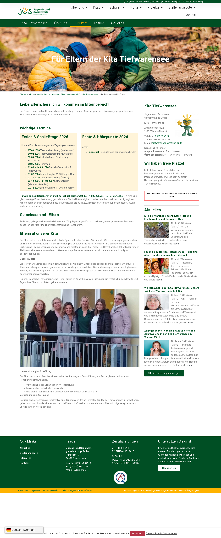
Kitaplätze (25, 458)
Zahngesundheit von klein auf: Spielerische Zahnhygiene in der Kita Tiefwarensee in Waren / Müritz (169, 334)
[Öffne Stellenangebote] (194, 7)
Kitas (32, 94)
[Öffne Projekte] (161, 7)
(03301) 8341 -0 (83, 463)
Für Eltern (81, 23)
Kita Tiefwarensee (35, 23)
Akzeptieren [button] (137, 533)
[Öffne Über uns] (86, 7)
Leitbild (99, 23)
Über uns (60, 23)
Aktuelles (117, 23)
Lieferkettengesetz (70, 490)
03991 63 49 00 (162, 136)
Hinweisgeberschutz (51, 490)
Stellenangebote (29, 453)
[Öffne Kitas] (102, 7)
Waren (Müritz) (73, 94)
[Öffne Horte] (140, 7)
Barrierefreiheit (85, 490)
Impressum (36, 490)
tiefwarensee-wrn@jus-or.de (167, 143)
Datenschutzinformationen (161, 533)
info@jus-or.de (78, 470)
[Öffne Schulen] (123, 7)
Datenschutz (24, 490)
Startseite (24, 94)
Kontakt (24, 463)
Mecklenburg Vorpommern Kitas (51, 94)
